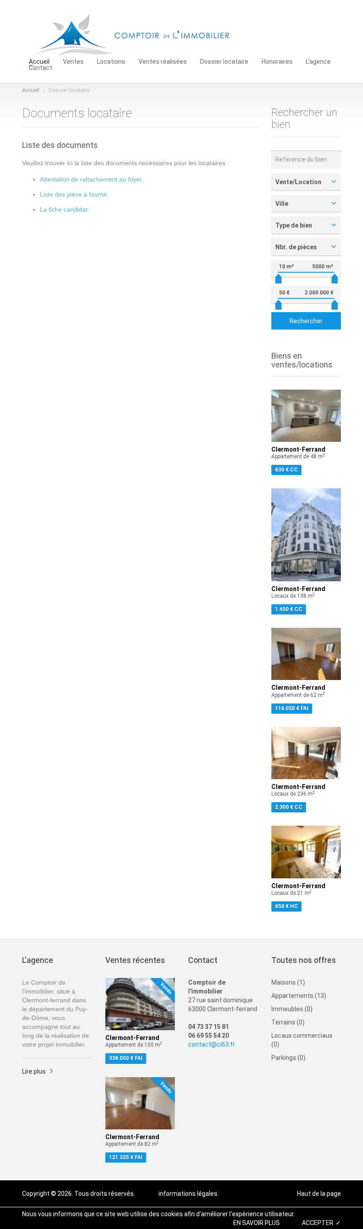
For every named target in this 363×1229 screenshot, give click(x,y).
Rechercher (306, 321)
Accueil (39, 61)
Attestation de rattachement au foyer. (91, 179)
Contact (40, 67)
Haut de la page (319, 1193)
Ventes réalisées (163, 61)
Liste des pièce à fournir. (74, 194)
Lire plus (34, 1071)
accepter (317, 1222)
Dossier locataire (224, 61)
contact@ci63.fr (211, 1044)
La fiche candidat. (64, 209)
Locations (111, 61)
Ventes (73, 61)
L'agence (318, 61)
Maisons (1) (288, 982)
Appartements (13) (298, 995)
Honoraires (277, 61)
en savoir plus (256, 1222)
